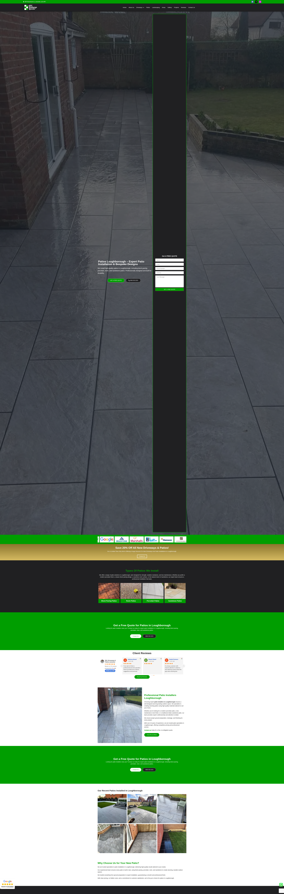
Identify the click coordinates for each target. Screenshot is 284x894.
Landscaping (156, 7)
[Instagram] (260, 2)
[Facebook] (252, 2)
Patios (148, 7)
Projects (176, 7)
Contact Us (191, 7)
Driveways (139, 7)
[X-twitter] (256, 2)
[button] (7, 883)
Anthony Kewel (132, 659)
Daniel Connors (173, 659)
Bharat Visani (152, 659)
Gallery (170, 7)
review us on (109, 670)
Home (124, 7)
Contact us (147, 730)
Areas (163, 7)
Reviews (183, 7)
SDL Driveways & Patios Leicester (110, 661)
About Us (131, 7)
